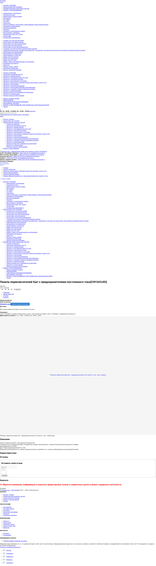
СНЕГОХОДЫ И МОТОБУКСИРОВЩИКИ (15, 102)
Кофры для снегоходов (10, 58)
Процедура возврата (10, 515)
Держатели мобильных (10, 68)
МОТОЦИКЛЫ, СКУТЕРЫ (11, 103)
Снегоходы (6, 23)
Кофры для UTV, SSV (9, 60)
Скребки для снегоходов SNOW (13, 40)
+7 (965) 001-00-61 (23, 154)
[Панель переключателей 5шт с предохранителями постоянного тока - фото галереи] (78, 374)
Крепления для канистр (10, 63)
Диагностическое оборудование (13, 95)
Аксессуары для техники (11, 121)
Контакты (6, 533)
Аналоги (6, 297)
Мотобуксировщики (9, 28)
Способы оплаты (8, 509)
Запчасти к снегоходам (10, 84)
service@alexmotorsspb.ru (26, 158)
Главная (5, 168)
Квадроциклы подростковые (12, 16)
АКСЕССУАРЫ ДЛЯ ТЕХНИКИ (12, 7)
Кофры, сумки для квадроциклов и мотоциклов (18, 62)
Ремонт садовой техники (11, 98)
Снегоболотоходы (9, 15)
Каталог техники (8, 119)
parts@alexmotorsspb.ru (32, 156)
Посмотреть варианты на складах (20, 304)
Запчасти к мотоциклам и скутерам (15, 81)
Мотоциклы (7, 18)
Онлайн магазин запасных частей (14, 122)
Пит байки (6, 20)
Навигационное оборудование (13, 52)
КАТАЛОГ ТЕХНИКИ (9, 5)
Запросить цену (5, 304)
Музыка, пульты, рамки (10, 66)
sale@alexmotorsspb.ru (37, 154)
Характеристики (8, 294)
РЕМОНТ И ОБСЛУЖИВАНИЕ (12, 10)
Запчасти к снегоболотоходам (13, 79)
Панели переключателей (11, 174)
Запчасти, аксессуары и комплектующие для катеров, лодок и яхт (25, 82)
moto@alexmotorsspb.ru (37, 159)
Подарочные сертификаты (11, 37)
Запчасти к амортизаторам (12, 90)
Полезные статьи (8, 524)
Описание (6, 292)
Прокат (5, 501)
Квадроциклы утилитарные (12, 13)
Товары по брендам (9, 73)
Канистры (6, 65)
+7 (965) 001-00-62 (18, 156)
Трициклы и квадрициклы (11, 26)
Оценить (18, 289)
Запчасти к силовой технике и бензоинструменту (19, 89)
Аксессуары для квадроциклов (13, 42)
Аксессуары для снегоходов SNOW (14, 44)
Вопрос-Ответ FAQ (9, 526)
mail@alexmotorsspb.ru (38, 153)
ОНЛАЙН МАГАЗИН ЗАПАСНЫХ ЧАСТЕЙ (16, 8)
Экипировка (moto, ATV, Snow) (13, 34)
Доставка (6, 510)
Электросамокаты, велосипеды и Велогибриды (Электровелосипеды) (26, 24)
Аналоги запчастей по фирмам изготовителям (18, 92)
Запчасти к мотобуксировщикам (14, 86)
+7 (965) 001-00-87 (11, 158)
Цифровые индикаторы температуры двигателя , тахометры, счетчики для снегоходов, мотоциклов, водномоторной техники (44, 50)
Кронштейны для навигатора (12, 53)
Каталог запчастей (9, 169)
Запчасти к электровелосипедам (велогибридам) (19, 87)
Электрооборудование (10, 172)
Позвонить (32, 111)
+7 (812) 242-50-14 (24, 153)
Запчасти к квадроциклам (11, 76)
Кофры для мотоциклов (10, 57)
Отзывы (5, 296)
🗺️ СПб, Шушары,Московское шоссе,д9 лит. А (4, 164)
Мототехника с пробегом (11, 33)
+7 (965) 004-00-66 (22, 159)
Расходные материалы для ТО (13, 74)
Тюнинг (5, 106)
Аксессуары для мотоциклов (12, 45)
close (1, 2)
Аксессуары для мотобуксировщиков (15, 47)
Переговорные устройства (12, 55)
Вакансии (6, 527)
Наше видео (7, 523)
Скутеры (6, 21)
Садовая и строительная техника (14, 31)
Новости (6, 521)
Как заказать (7, 507)
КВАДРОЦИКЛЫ (8, 100)
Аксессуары (7, 36)
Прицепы (6, 29)
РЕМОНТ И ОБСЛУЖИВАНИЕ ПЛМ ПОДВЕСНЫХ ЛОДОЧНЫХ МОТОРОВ (26, 105)
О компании (7, 535)
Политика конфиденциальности (10, 547)
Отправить (4, 475)
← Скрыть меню (5, 179)
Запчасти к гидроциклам (11, 94)
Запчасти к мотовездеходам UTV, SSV (15, 77)
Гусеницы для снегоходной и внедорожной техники (20, 48)
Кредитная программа (10, 512)
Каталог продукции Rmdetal (12, 70)
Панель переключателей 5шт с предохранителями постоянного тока (25, 176)
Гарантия (6, 513)
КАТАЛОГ (3, 1)
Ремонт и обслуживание (11, 148)
